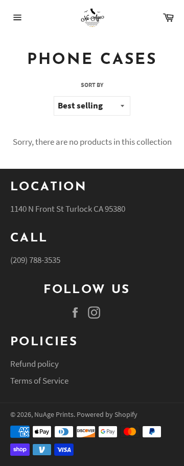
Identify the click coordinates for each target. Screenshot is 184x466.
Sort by (92, 84)
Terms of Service (39, 380)
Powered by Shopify (107, 414)
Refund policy (34, 363)
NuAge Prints (54, 414)
